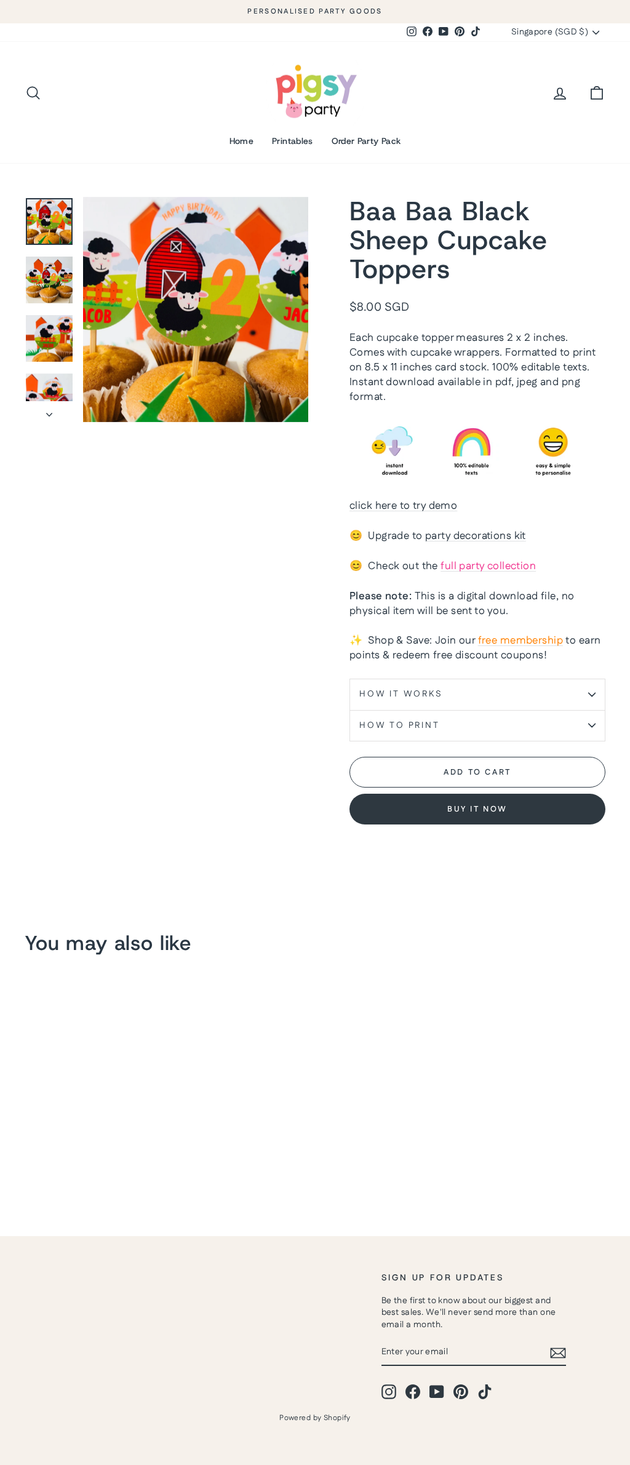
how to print (399, 725)
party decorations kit (475, 536)
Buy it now (477, 809)
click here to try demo (403, 505)
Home (241, 140)
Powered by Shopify (315, 1418)
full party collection (488, 566)
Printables (292, 140)
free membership (520, 640)
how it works (401, 694)
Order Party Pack (366, 140)
